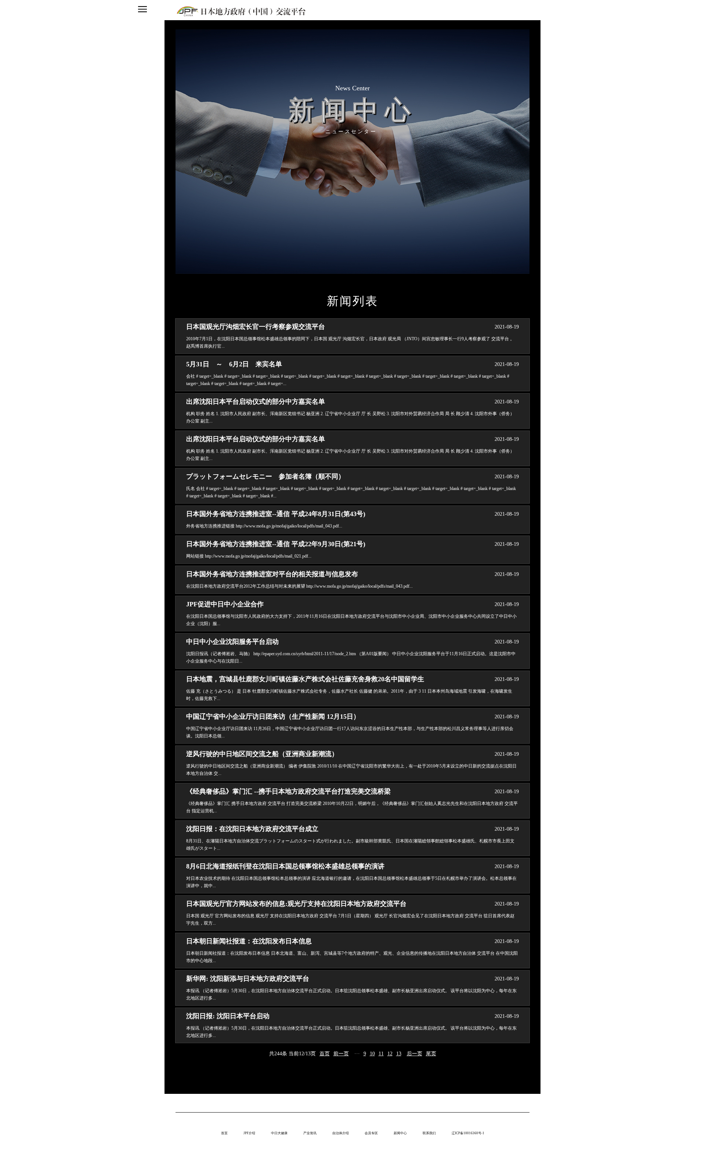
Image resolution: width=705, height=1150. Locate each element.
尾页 (431, 1053)
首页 (324, 1053)
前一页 (341, 1053)
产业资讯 (310, 1133)
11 (381, 1053)
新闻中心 (400, 1133)
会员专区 (371, 1133)
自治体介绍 (340, 1133)
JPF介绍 (249, 1133)
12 (390, 1053)
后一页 (414, 1053)
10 (372, 1053)
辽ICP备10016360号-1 (468, 1133)
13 (398, 1053)
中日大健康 (279, 1133)
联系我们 (429, 1133)
